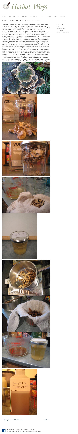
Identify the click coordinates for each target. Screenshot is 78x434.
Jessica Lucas (31, 417)
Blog (55, 16)
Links (49, 16)
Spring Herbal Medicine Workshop (12, 420)
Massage (24, 16)
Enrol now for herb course (62, 24)
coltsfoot (47, 420)
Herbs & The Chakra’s (61, 28)
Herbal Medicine (14, 16)
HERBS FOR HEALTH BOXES (63, 32)
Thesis (42, 16)
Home (4, 16)
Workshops (33, 16)
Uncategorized (16, 417)
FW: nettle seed (60, 30)
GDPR (58, 26)
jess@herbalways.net (35, 431)
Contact (62, 16)
